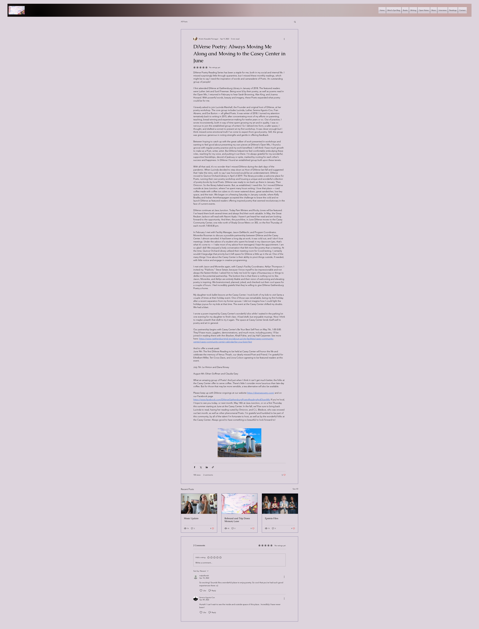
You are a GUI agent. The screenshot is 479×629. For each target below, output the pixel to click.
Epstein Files (271, 518)
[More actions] (284, 38)
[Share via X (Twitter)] (200, 467)
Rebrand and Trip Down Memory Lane (237, 520)
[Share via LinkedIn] (207, 467)
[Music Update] (199, 504)
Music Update (191, 518)
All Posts (184, 21)
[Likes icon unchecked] (201, 590)
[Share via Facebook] (194, 467)
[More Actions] (284, 576)
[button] (295, 22)
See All (295, 489)
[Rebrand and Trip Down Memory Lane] (240, 504)
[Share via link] (213, 467)
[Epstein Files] (280, 504)
